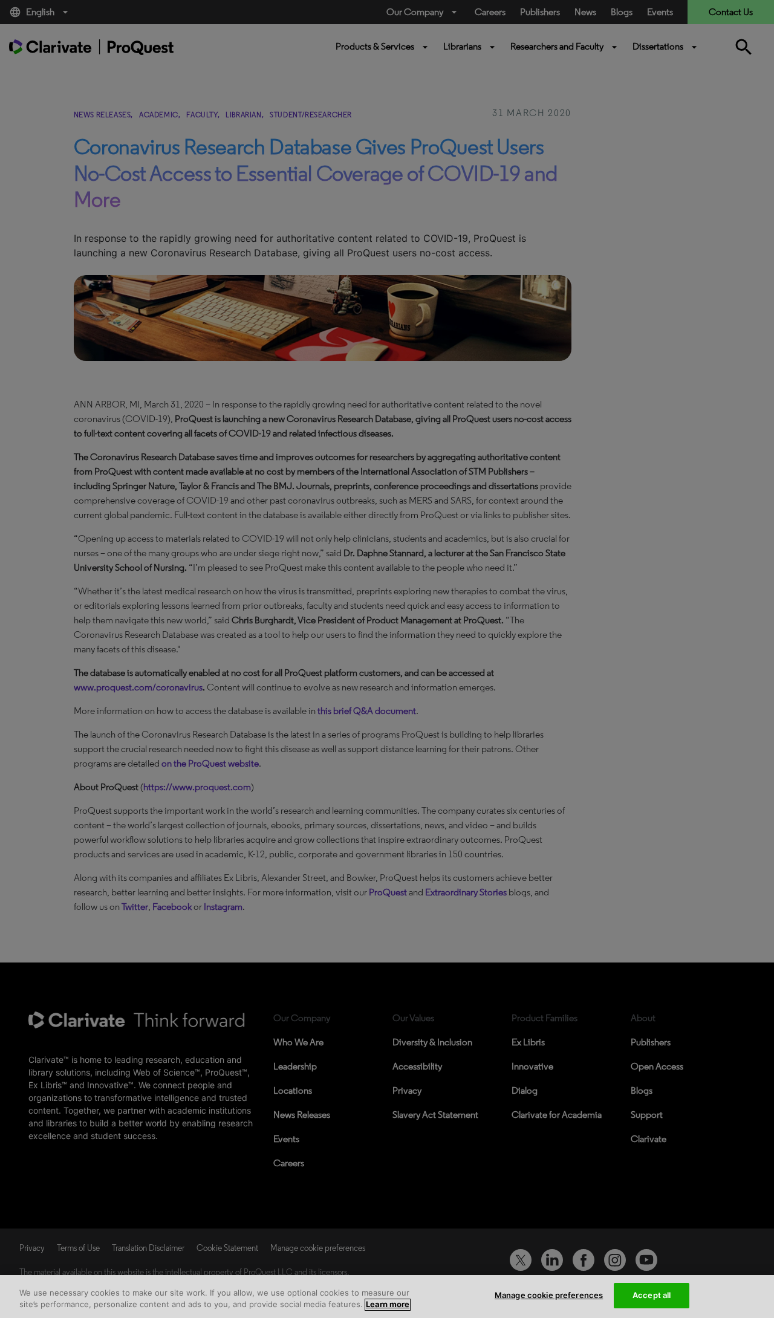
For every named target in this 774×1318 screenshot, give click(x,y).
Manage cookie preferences (549, 1295)
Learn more (387, 1305)
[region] (387, 1296)
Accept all (652, 1295)
